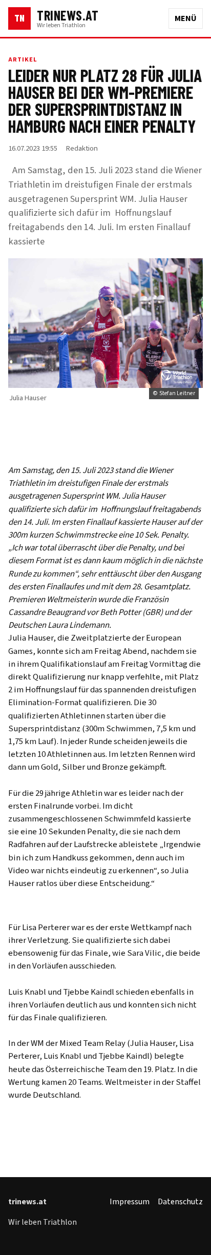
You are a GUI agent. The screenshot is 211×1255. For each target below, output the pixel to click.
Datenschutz (180, 1201)
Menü (186, 18)
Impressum (130, 1201)
